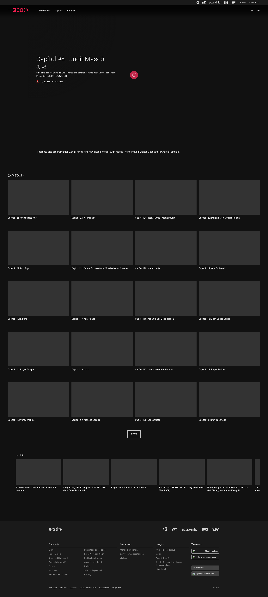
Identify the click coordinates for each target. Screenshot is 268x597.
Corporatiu (254, 3)
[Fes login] (258, 10)
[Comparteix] (44, 67)
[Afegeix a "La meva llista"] (38, 67)
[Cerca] (254, 10)
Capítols (15, 176)
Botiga (243, 3)
